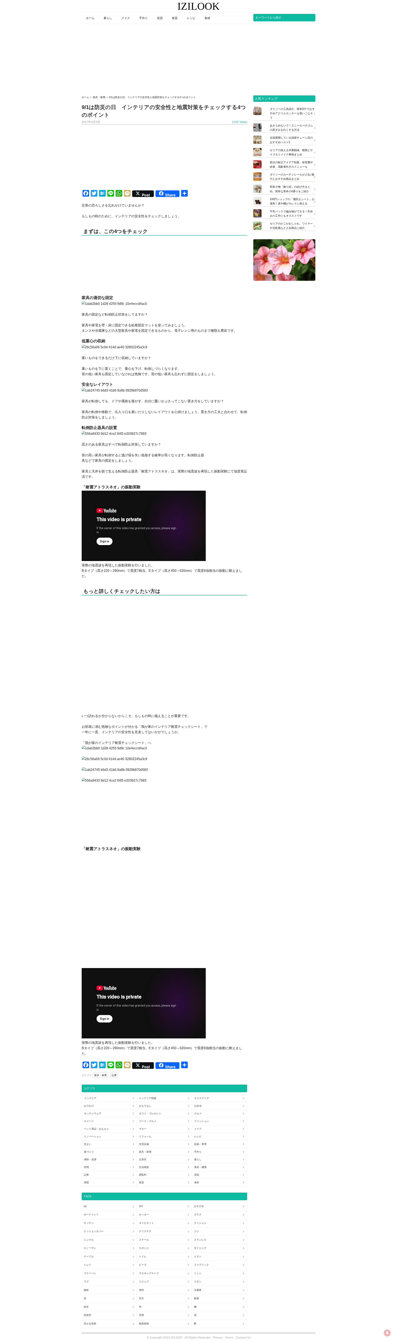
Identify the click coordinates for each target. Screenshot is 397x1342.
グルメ (198, 1113)
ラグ (86, 1281)
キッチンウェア (92, 1113)
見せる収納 (90, 1323)
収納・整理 (200, 1144)
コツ (196, 1231)
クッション (200, 1223)
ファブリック (201, 1264)
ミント (197, 1273)
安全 (141, 1298)
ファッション (201, 1121)
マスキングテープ (149, 1273)
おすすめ (199, 1206)
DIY (141, 1206)
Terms (229, 1337)
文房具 (142, 1159)
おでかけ (89, 1105)
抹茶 (86, 1306)
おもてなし (145, 1105)
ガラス (197, 1214)
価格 (86, 1290)
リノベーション (92, 1136)
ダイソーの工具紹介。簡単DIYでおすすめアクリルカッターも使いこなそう (292, 113)
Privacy (217, 1337)
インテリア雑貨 (147, 1098)
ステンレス (200, 1239)
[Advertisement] (198, 58)
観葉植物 (144, 1323)
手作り (198, 1151)
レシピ (198, 1136)
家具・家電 (100, 1075)
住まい (87, 1144)
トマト (197, 1256)
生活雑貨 (144, 1167)
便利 (141, 1290)
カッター (144, 1214)
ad (85, 1206)
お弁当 (198, 1105)
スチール (144, 1239)
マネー (142, 1128)
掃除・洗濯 (90, 1159)
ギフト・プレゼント (150, 1113)
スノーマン (90, 1248)
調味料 (142, 1174)
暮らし (198, 1159)
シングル (89, 1239)
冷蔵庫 (197, 1290)
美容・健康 (200, 1167)
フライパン (90, 1273)
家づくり (89, 1151)
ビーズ (142, 1264)
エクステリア (201, 1098)
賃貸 (196, 1174)
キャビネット (146, 1223)
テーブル (89, 1256)
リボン (197, 1281)
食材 (196, 1182)
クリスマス (145, 1231)
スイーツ (89, 1121)
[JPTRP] (284, 279)
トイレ (142, 1256)
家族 (196, 1298)
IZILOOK (198, 6)
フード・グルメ (147, 1121)
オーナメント (91, 1214)
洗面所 (87, 1315)
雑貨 (86, 1182)
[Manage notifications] (387, 1333)
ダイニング (200, 1248)
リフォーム (145, 1136)
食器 (141, 1182)
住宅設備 (144, 1144)
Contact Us (243, 1337)
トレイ (87, 1264)
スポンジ (144, 1248)
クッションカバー (94, 1231)
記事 (114, 1075)
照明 (86, 1167)
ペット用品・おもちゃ (96, 1128)
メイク (198, 1128)
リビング (144, 1281)
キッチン (89, 1223)
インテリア (90, 1098)
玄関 (141, 1315)
